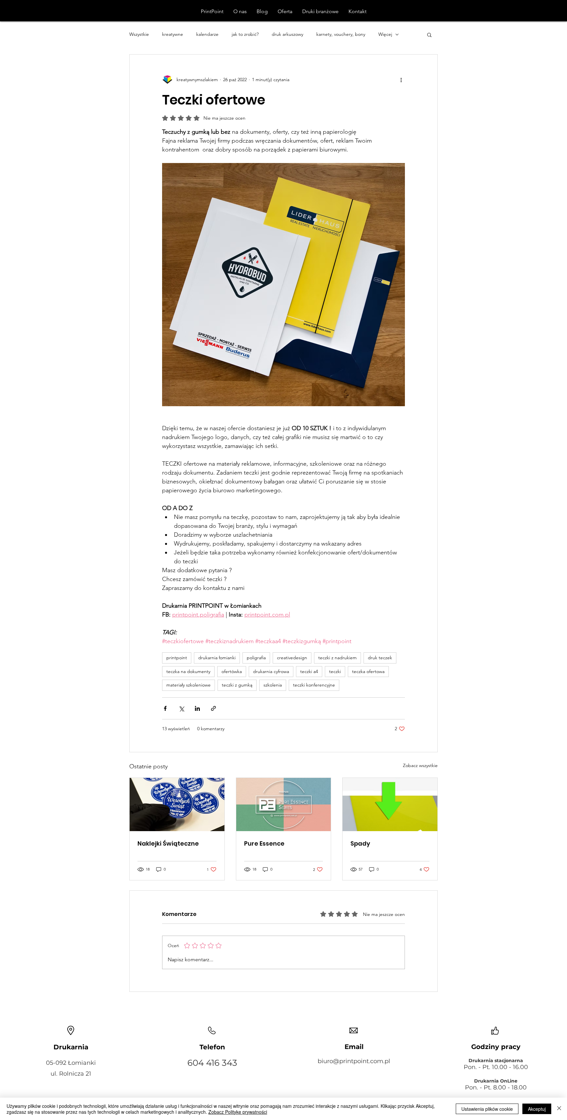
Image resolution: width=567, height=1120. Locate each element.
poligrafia (256, 658)
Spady (360, 843)
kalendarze (207, 34)
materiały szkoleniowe (188, 685)
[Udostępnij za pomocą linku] (213, 708)
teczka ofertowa (368, 671)
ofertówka (231, 671)
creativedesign (292, 658)
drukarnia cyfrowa (271, 671)
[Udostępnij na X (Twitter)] (181, 708)
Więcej (385, 34)
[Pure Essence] (283, 804)
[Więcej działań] (401, 79)
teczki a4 (309, 671)
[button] (429, 34)
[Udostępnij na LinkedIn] (197, 708)
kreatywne (172, 34)
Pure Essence (264, 843)
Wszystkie (139, 34)
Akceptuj (537, 1109)
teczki (335, 671)
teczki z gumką (237, 685)
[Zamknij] (559, 1109)
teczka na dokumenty (188, 671)
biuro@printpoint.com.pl (354, 1061)
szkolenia (272, 685)
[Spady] (390, 804)
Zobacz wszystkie (420, 765)
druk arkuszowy (287, 34)
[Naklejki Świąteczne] (177, 804)
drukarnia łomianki (217, 658)
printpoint (176, 658)
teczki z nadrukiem (337, 658)
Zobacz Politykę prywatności (237, 1111)
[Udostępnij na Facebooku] (165, 708)
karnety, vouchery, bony (340, 34)
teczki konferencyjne (314, 685)
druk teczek (380, 658)
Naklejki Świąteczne (168, 843)
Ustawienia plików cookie (487, 1109)
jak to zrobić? (245, 34)
